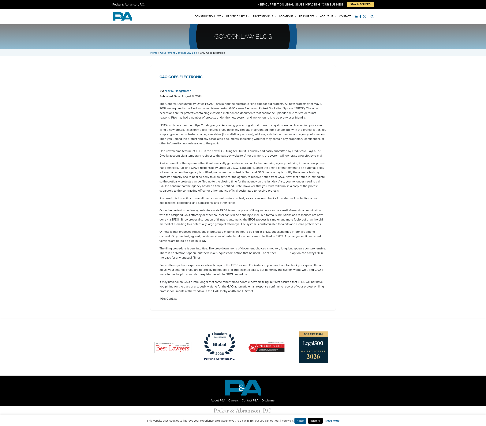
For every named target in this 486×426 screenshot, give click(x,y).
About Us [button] (326, 16)
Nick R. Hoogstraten (178, 91)
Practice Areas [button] (236, 16)
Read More (332, 421)
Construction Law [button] (208, 16)
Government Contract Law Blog (178, 53)
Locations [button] (286, 16)
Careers (233, 400)
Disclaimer (268, 400)
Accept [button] (300, 421)
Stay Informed (360, 4)
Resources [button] (306, 16)
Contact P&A (250, 400)
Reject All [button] (315, 421)
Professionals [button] (263, 16)
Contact (345, 16)
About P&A (218, 400)
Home (153, 53)
